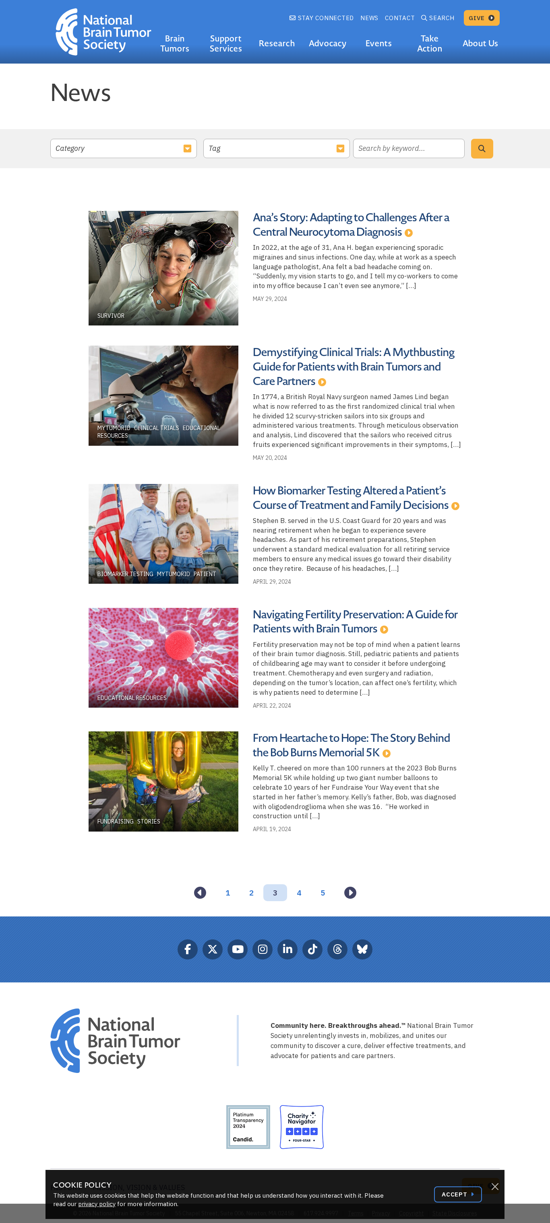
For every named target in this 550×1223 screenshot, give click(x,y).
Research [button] (277, 43)
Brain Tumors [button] (175, 43)
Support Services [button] (226, 43)
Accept (455, 1194)
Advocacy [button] (328, 43)
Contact (400, 18)
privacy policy (97, 1204)
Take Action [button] (429, 43)
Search (442, 18)
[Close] (495, 1187)
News (369, 18)
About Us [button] (480, 43)
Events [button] (379, 43)
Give (478, 18)
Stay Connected (325, 18)
